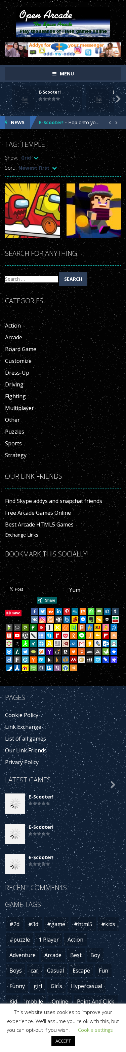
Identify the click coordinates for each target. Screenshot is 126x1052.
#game (56, 924)
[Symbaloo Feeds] (41, 635)
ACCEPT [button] (63, 1041)
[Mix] (83, 611)
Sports (13, 443)
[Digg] (107, 611)
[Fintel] (33, 627)
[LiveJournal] (97, 643)
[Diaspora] (114, 651)
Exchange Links (21, 535)
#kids (108, 924)
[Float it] (41, 643)
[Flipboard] (105, 635)
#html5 (83, 924)
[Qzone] (89, 627)
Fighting (15, 396)
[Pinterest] (67, 611)
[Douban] (25, 627)
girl (38, 986)
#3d (33, 924)
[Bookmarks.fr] (9, 643)
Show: (11, 158)
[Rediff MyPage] (57, 635)
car (34, 970)
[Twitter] (42, 611)
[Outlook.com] (105, 643)
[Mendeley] (73, 659)
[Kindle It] (57, 659)
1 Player (49, 939)
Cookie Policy (21, 715)
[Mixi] (81, 659)
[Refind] (9, 651)
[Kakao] (89, 643)
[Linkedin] (58, 611)
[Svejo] (105, 627)
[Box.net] (67, 619)
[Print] (73, 651)
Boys (15, 970)
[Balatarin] (115, 619)
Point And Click (95, 1001)
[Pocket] (65, 635)
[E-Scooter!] (15, 803)
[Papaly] (97, 659)
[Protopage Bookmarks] (114, 659)
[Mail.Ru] (65, 659)
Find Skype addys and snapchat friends (53, 501)
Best (76, 955)
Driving (14, 384)
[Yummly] (81, 651)
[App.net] (97, 651)
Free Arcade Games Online (38, 512)
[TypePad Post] (33, 651)
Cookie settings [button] (95, 1029)
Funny (17, 986)
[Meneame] (65, 627)
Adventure (22, 955)
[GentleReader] (25, 659)
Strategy (16, 455)
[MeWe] (75, 611)
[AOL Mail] (89, 651)
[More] (73, 668)
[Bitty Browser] (57, 643)
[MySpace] (89, 659)
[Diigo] (9, 659)
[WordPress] (25, 635)
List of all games (25, 738)
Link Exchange (23, 727)
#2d (14, 924)
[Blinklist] (58, 619)
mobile (34, 1001)
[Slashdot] (17, 651)
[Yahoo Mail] (49, 651)
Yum (74, 589)
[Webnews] (9, 635)
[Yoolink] (65, 668)
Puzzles (14, 431)
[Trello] (49, 668)
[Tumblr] (115, 611)
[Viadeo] (57, 651)
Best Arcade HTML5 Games (39, 524)
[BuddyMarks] (75, 619)
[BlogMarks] (9, 627)
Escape (81, 970)
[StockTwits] (41, 668)
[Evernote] (91, 619)
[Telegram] (25, 651)
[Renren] (17, 668)
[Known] (57, 627)
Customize (18, 361)
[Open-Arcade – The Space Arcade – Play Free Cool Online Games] (63, 22)
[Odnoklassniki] (73, 635)
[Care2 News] (105, 651)
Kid (13, 1001)
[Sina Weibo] (25, 668)
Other (12, 419)
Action (13, 325)
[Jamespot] (89, 635)
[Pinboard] (105, 659)
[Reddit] (50, 611)
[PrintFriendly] (114, 643)
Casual (55, 970)
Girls (56, 986)
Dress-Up (17, 372)
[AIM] (25, 643)
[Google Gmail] (81, 643)
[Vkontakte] (34, 619)
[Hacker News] (33, 659)
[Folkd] (73, 643)
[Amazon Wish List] (49, 643)
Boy (95, 955)
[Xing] (33, 643)
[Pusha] (9, 668)
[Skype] (49, 635)
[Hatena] (41, 659)
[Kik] (49, 659)
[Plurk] (81, 627)
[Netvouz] (73, 627)
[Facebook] (34, 611)
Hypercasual (86, 986)
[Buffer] (107, 619)
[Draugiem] (114, 635)
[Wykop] (41, 651)
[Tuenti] (114, 627)
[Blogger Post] (50, 619)
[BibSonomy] (17, 643)
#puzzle (19, 939)
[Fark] (17, 659)
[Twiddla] (33, 635)
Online (60, 1001)
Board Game (20, 349)
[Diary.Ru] (65, 643)
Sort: (10, 168)
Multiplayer (19, 408)
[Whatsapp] (91, 611)
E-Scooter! (50, 92)
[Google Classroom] (97, 635)
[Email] (99, 611)
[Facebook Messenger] (83, 619)
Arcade (13, 337)
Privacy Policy (22, 762)
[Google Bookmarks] (41, 627)
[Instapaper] (49, 627)
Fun (103, 970)
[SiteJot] (97, 627)
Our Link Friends (26, 750)
